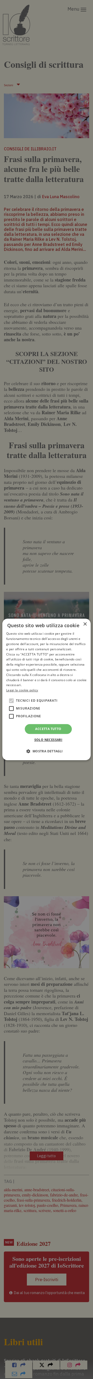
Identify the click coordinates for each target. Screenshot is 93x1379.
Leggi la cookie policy (22, 690)
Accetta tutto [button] (48, 729)
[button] (46, 751)
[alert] (46, 689)
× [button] (85, 624)
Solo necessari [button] (48, 740)
